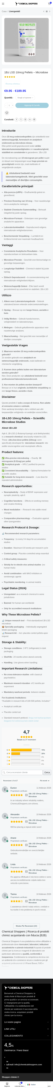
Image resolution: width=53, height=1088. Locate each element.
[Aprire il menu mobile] (3, 3)
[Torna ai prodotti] (46, 11)
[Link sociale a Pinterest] (25, 119)
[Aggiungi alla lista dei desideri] (7, 113)
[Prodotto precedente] (43, 11)
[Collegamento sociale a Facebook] (16, 119)
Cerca (47, 772)
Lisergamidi (14, 11)
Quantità (8, 98)
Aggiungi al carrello (32, 105)
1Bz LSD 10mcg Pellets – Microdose (38, 795)
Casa (4, 11)
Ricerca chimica (13, 84)
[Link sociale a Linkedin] (30, 119)
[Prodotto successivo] (49, 11)
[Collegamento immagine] (18, 988)
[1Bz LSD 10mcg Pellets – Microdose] (26, 795)
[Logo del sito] (26, 3)
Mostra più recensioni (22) (26, 926)
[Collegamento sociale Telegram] (34, 119)
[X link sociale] (21, 119)
